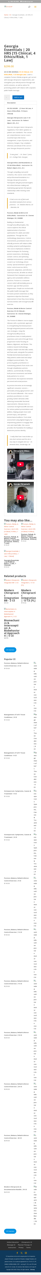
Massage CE (11, 1245)
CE (10, 15)
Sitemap (32, 1269)
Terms (28, 1247)
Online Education (13, 1242)
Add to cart (18, 97)
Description (11, 103)
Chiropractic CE (26, 1242)
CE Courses (10, 650)
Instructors (12, 1247)
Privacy (21, 1247)
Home (6, 15)
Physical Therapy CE (25, 1245)
